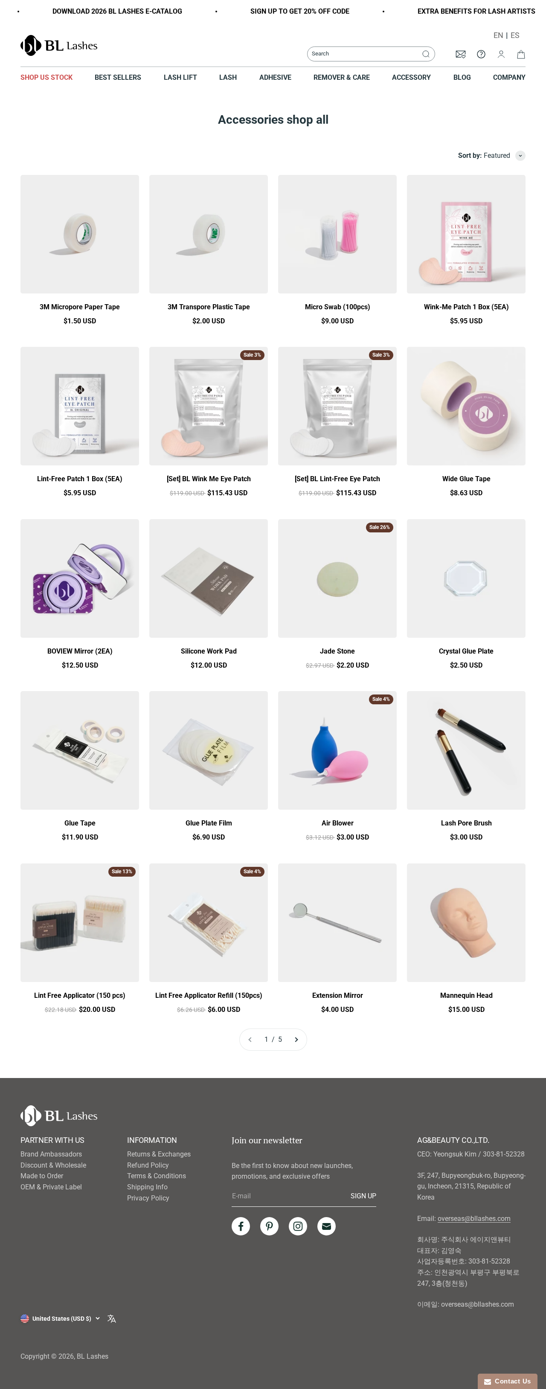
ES (515, 35)
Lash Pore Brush (466, 823)
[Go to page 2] (296, 1039)
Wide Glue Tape (466, 479)
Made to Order (41, 1176)
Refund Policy (148, 1165)
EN (498, 35)
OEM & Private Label (51, 1187)
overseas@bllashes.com (474, 1219)
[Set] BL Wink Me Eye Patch (209, 479)
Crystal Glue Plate (466, 651)
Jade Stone (337, 651)
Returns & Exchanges (159, 1154)
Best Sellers (118, 77)
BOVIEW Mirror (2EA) (80, 651)
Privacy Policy (148, 1198)
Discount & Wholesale (53, 1165)
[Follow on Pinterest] (269, 1226)
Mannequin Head (466, 995)
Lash (228, 77)
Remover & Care (342, 77)
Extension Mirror (337, 995)
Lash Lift (180, 77)
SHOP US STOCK (46, 77)
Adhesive (275, 77)
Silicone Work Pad (209, 651)
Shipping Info (147, 1187)
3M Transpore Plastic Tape (209, 307)
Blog (462, 77)
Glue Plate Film (209, 823)
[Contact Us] (481, 54)
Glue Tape (80, 823)
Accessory (411, 77)
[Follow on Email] (326, 1226)
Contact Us (511, 1381)
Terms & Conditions (156, 1176)
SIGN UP (363, 1195)
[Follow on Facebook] (241, 1226)
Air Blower (338, 823)
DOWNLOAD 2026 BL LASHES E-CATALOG (104, 11)
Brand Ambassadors (51, 1154)
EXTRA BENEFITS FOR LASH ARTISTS (464, 11)
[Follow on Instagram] (298, 1226)
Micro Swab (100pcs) (337, 307)
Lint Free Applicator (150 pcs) (79, 995)
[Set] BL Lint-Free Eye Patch (337, 479)
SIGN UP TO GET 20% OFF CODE (287, 11)
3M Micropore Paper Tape (80, 307)
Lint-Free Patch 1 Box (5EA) (79, 479)
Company (509, 77)
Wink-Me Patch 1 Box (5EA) (466, 307)
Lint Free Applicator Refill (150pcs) (208, 995)
